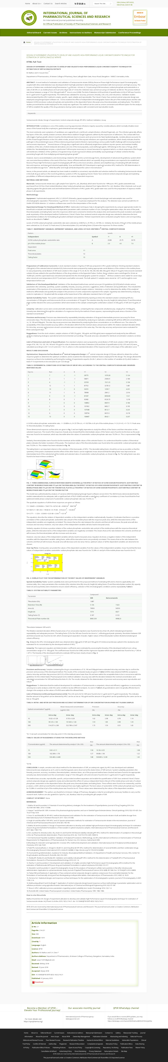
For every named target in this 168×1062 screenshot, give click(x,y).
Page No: (35, 930)
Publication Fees (127, 1048)
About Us (34, 1033)
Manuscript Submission (94, 1033)
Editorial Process (136, 1036)
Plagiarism (63, 1044)
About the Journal (42, 1036)
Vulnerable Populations (130, 1040)
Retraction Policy (111, 1044)
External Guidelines (112, 1040)
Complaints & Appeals (95, 1044)
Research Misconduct (77, 1044)
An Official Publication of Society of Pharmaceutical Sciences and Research (77, 24)
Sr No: (34, 927)
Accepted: (36, 971)
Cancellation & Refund (48, 1051)
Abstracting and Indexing (119, 1036)
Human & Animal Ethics (95, 1040)
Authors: (35, 952)
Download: (36, 938)
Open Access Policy (75, 1048)
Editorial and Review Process (33, 1040)
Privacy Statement (95, 1051)
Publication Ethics (126, 1044)
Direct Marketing (80, 1051)
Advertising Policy (65, 1051)
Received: (35, 963)
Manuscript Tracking (130, 1033)
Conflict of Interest (39, 1044)
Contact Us (109, 1033)
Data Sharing (139, 1044)
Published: (36, 978)
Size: (34, 934)
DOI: (33, 975)
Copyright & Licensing (92, 1048)
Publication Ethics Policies (41, 1048)
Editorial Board (46, 1033)
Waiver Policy (140, 1048)
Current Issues (59, 1033)
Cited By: (35, 941)
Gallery (118, 1033)
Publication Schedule (100, 1036)
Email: (34, 960)
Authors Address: (39, 956)
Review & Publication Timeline (73, 1040)
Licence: (35, 949)
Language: (36, 945)
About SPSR (66, 1036)
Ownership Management (81, 1036)
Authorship (52, 1044)
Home (28, 42)
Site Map (124, 1051)
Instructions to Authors (75, 1033)
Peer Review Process (53, 1040)
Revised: (35, 967)
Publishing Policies (59, 1048)
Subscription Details (111, 1051)
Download (39, 982)
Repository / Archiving (110, 1048)
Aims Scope (55, 1036)
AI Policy (26, 1048)
